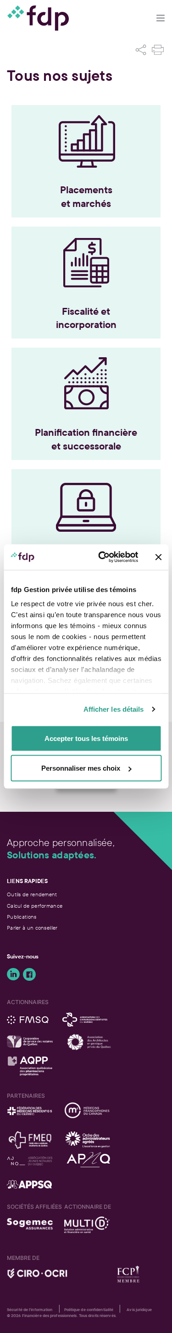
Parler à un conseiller (32, 928)
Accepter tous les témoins (86, 738)
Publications (22, 917)
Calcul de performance (34, 906)
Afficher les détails (113, 709)
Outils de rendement (32, 894)
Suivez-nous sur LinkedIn (13, 974)
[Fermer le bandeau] (158, 557)
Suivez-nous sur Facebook (29, 974)
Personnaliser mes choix (80, 768)
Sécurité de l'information (30, 1309)
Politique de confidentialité (89, 1309)
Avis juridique (139, 1309)
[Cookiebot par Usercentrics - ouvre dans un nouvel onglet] (102, 557)
